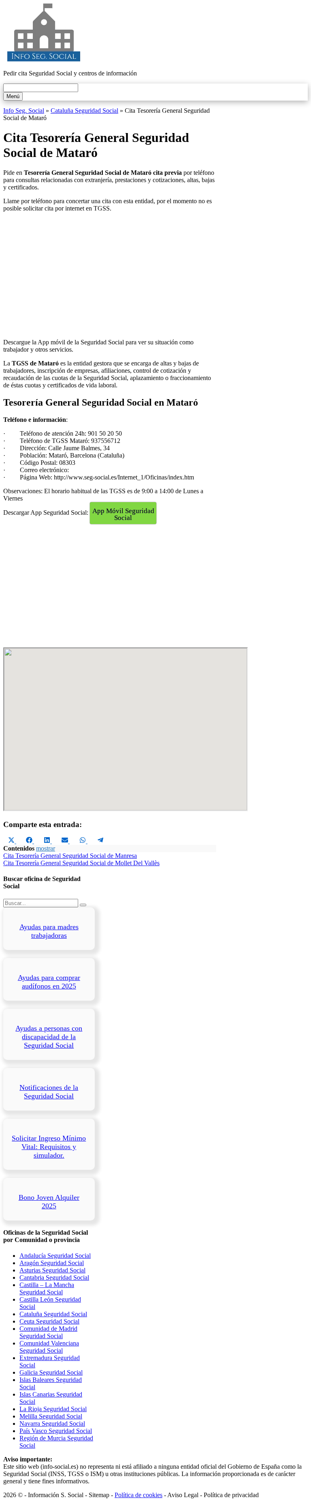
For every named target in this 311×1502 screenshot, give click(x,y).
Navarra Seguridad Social (52, 1423)
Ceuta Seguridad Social (49, 1321)
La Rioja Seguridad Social (53, 1408)
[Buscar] (83, 905)
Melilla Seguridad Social (50, 1416)
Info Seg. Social (23, 110)
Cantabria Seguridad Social (54, 1277)
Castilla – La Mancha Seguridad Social (46, 1288)
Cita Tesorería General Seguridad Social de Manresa (70, 855)
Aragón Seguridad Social (51, 1262)
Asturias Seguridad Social (52, 1270)
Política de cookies (138, 1494)
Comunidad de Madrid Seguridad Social (48, 1332)
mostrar (45, 848)
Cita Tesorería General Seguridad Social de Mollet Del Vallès (81, 863)
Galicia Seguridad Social (51, 1372)
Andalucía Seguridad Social (55, 1255)
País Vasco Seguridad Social (55, 1430)
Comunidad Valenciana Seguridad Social (49, 1347)
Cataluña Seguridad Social (84, 110)
